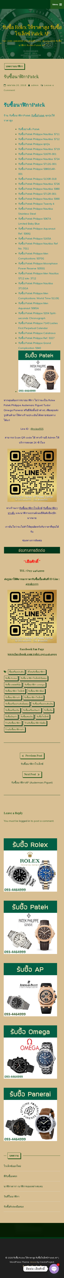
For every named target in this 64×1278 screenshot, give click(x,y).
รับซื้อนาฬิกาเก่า (12, 697)
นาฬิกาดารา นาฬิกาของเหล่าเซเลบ (23, 1186)
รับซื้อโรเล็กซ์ (43, 716)
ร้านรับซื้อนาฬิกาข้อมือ (35, 723)
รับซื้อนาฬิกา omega (35, 684)
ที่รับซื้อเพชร (10, 1176)
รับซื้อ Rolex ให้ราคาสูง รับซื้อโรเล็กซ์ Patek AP (32, 30)
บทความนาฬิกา (14, 66)
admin (35, 85)
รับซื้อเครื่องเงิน (12, 710)
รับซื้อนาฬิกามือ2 (36, 691)
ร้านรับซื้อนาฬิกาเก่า (14, 729)
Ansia (33, 1262)
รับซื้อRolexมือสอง (14, 1206)
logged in (24, 821)
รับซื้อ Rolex (11, 678)
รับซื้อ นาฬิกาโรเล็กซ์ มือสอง (34, 678)
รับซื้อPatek (38, 115)
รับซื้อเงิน (48, 710)
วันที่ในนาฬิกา (11, 1196)
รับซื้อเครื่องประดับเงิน (43, 703)
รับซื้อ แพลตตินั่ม (13, 684)
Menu (55, 4)
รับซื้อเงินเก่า (11, 716)
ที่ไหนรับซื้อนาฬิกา (36, 671)
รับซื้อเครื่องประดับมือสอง (17, 703)
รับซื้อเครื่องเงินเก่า (31, 710)
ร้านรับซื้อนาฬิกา (13, 723)
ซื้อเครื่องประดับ (16, 671)
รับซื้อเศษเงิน (27, 716)
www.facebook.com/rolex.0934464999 (32, 654)
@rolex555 (37, 428)
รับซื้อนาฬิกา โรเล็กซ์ (14, 691)
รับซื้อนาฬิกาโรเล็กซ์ (30, 508)
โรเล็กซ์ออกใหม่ (12, 1166)
